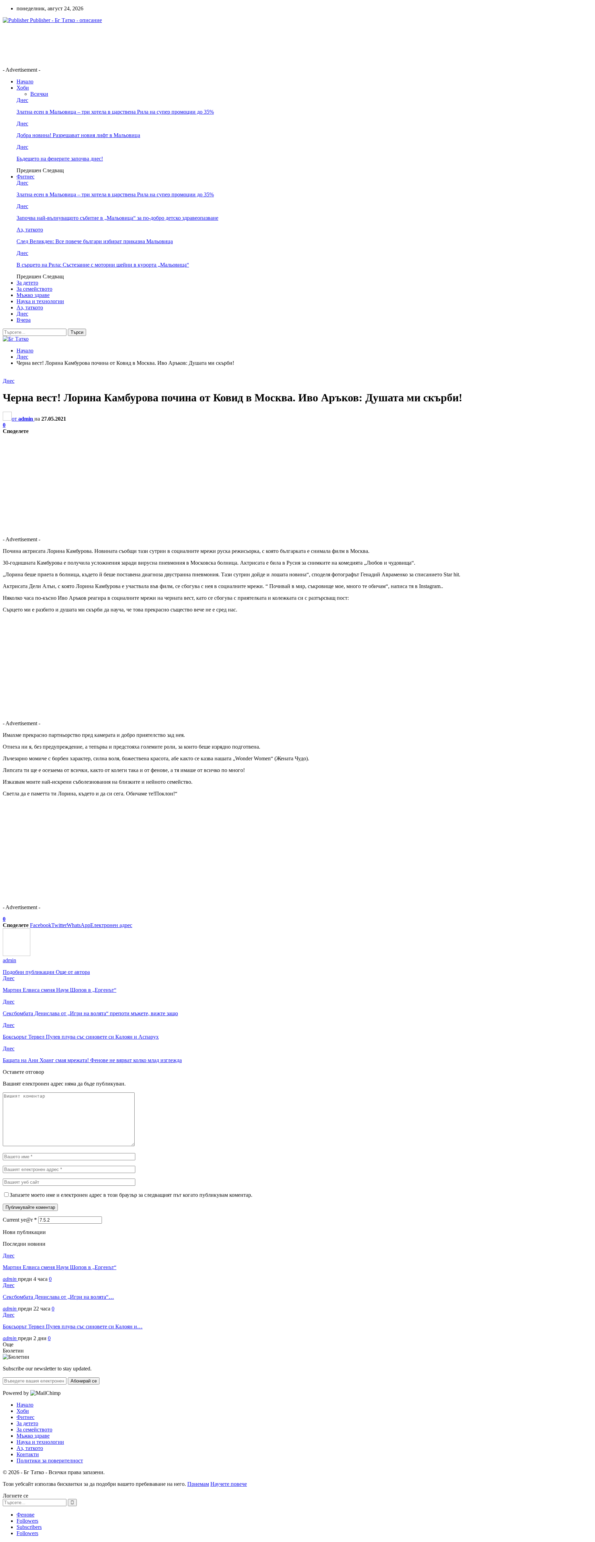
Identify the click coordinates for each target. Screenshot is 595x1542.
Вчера (24, 320)
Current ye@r (20, 1220)
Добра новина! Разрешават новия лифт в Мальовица (78, 135)
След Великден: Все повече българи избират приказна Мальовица (95, 241)
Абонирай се (84, 1381)
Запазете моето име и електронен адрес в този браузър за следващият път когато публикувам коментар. (131, 1195)
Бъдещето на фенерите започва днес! (60, 159)
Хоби (23, 88)
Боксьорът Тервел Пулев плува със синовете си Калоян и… (73, 1326)
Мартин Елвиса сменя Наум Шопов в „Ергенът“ (59, 1267)
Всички (39, 94)
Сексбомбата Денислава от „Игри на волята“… (58, 1297)
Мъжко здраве (33, 295)
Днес (22, 100)
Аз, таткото (30, 230)
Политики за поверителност (50, 1460)
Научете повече (228, 1484)
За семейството (34, 289)
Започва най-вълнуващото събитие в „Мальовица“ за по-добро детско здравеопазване (117, 218)
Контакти (28, 1454)
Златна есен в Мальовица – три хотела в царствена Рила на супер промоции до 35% (115, 112)
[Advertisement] (128, 44)
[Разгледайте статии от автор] (16, 954)
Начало (25, 81)
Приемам (198, 1484)
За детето (27, 283)
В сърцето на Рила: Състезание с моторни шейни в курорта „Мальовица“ (103, 265)
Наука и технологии (40, 301)
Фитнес (25, 176)
